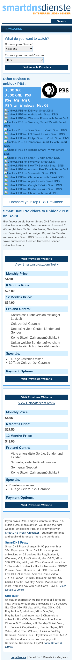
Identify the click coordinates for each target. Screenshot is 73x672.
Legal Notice (18, 657)
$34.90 (18, 299)
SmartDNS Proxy (15, 532)
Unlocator (33, 532)
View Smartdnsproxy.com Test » (37, 264)
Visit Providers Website (36, 258)
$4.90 (16, 276)
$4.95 (16, 414)
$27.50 (17, 426)
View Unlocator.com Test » (36, 403)
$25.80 (17, 287)
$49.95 (18, 438)
